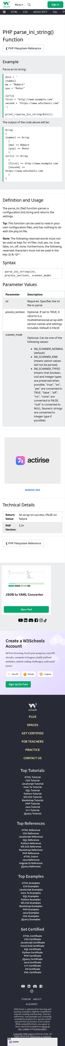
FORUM (26, 999)
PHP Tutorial (32, 803)
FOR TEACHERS (33, 741)
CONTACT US (33, 758)
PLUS (32, 716)
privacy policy (40, 1029)
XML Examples (31, 916)
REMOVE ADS (32, 489)
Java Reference (31, 859)
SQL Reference (31, 840)
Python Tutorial (33, 793)
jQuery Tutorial (32, 813)
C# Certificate (32, 969)
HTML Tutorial (32, 777)
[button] (29, 5)
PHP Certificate (32, 955)
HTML (14, 11)
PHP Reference (30, 853)
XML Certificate (32, 972)
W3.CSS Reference (31, 846)
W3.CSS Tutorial (33, 797)
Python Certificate (32, 952)
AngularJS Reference (30, 863)
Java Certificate (32, 962)
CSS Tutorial (33, 780)
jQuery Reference (31, 866)
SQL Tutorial (33, 790)
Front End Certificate (32, 945)
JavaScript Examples (31, 889)
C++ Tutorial (32, 810)
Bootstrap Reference (31, 849)
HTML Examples (31, 883)
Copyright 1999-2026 (23, 1034)
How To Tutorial (33, 787)
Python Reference (31, 843)
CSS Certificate (32, 939)
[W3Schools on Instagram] (41, 621)
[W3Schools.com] (32, 708)
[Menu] (4, 12)
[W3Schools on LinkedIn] (26, 621)
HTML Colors (31, 856)
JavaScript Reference (31, 836)
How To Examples (31, 892)
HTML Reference (31, 830)
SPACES (32, 725)
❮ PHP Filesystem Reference (23, 48)
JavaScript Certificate (32, 942)
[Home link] (6, 4)
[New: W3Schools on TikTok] (45, 621)
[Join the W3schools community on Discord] (31, 621)
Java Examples (30, 912)
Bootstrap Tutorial (32, 800)
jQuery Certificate (32, 959)
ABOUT (37, 999)
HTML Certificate (32, 935)
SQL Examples (31, 896)
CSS (25, 11)
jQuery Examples (30, 919)
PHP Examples (31, 909)
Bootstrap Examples (30, 906)
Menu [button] (18, 4)
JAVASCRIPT (40, 11)
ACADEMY (32, 1004)
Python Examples (31, 899)
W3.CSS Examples (31, 902)
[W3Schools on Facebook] (36, 621)
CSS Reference (31, 833)
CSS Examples (31, 886)
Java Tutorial (32, 806)
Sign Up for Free (18, 684)
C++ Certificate (32, 965)
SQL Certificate (32, 949)
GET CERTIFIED (33, 733)
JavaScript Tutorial (32, 783)
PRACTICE (32, 750)
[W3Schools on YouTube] (20, 621)
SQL (55, 11)
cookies (26, 1029)
